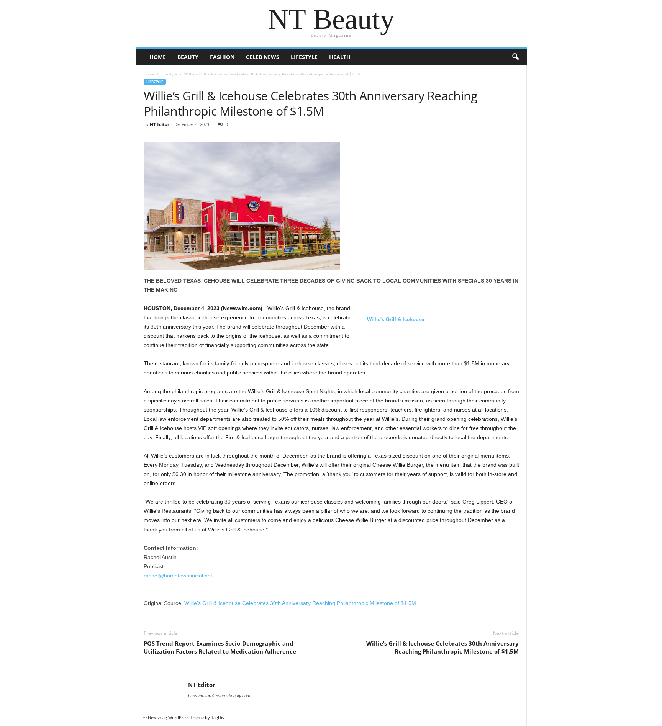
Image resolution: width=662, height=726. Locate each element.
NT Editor (159, 124)
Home (157, 56)
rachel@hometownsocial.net (178, 575)
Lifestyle (304, 56)
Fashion (222, 56)
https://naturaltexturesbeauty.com (219, 695)
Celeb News (262, 56)
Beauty (187, 56)
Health (340, 56)
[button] (515, 57)
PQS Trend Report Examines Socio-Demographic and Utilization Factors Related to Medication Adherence (220, 647)
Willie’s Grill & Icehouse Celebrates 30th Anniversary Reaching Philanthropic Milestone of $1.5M (300, 603)
